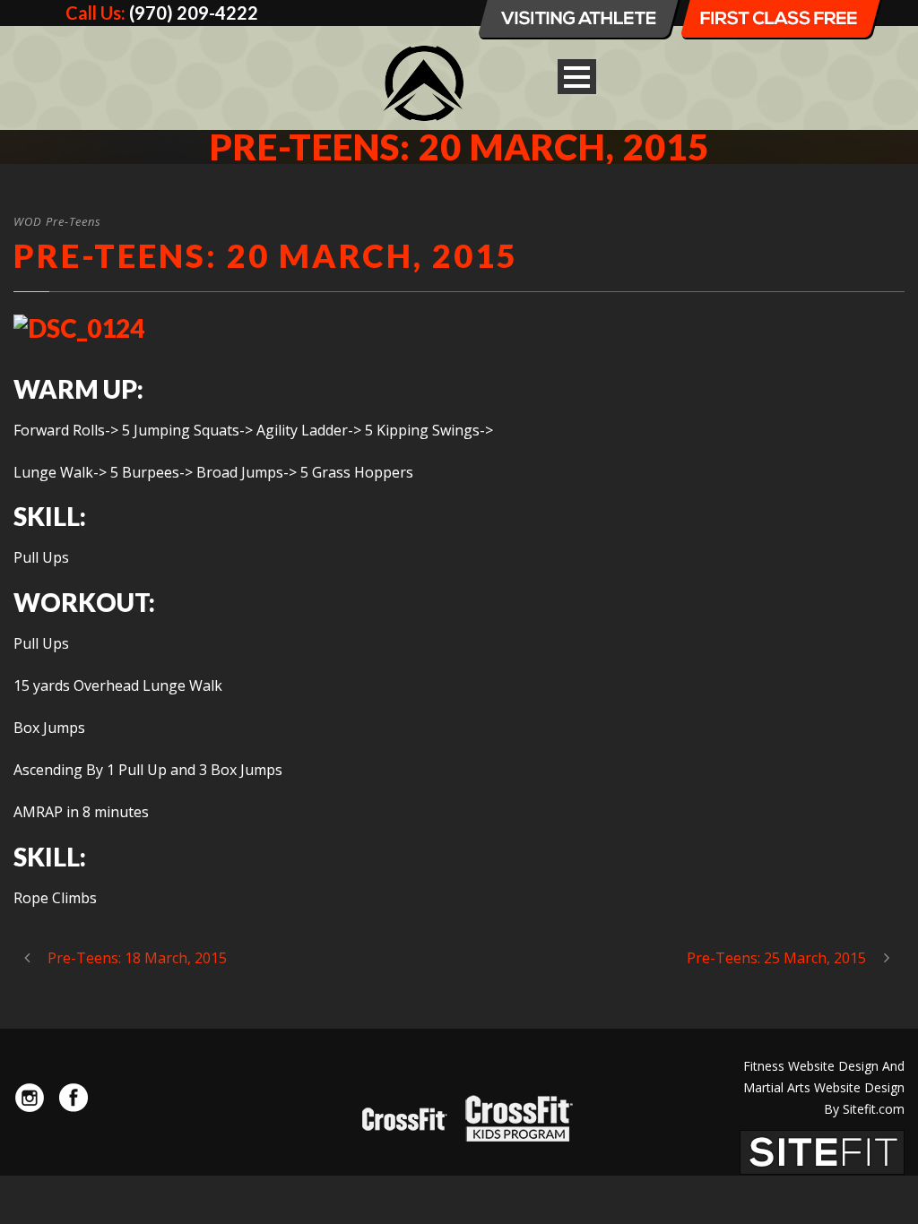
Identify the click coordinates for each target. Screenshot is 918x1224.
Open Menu (577, 76)
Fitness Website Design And (824, 1065)
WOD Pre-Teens (57, 221)
